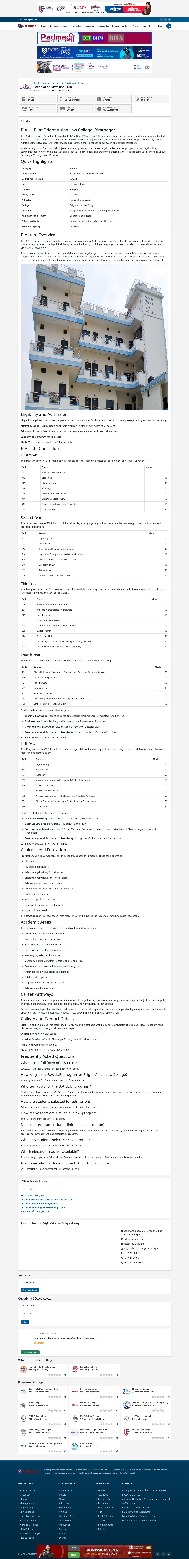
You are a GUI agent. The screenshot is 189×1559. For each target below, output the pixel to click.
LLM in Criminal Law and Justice (39, 1203)
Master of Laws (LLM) (33, 1195)
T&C (100, 1511)
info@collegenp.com (28, 20)
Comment (38, 1343)
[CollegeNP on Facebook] (161, 20)
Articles (125, 26)
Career (62, 1529)
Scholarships (103, 26)
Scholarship (65, 1507)
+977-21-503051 (132, 1252)
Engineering (26, 1507)
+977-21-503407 (132, 1257)
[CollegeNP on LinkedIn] (169, 20)
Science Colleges (29, 1520)
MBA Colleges (27, 1529)
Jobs (144, 26)
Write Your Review (30, 1290)
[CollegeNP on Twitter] (165, 20)
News (135, 26)
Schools (64, 26)
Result (160, 26)
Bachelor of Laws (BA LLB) (35, 1211)
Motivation (65, 1524)
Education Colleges (30, 1533)
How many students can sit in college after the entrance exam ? (65, 1338)
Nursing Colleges (29, 1524)
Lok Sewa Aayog (67, 1516)
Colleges (54, 26)
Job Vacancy (65, 1490)
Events (115, 26)
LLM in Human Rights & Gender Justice (43, 1207)
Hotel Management (30, 1516)
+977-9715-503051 (133, 1262)
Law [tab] (32, 1188)
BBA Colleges (27, 1511)
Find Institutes (105, 1524)
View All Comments (30, 1352)
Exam (151, 26)
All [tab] (24, 1188)
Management (27, 1503)
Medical (24, 1499)
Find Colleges (105, 1516)
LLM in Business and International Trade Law (46, 1199)
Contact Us (104, 1499)
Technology (65, 1520)
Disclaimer (103, 1503)
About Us (103, 1494)
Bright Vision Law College (59, 83)
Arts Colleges (27, 1537)
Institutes (76, 26)
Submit (25, 1322)
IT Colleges (26, 1494)
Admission (89, 26)
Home (43, 26)
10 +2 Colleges (27, 1490)
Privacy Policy (105, 1507)
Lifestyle (102, 1529)
